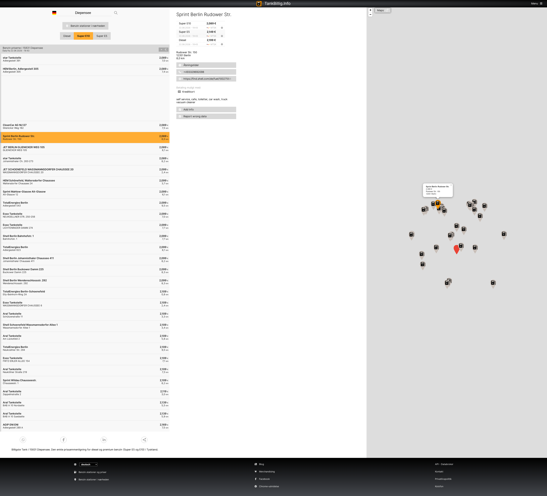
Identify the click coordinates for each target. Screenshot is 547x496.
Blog (261, 464)
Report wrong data (195, 116)
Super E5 (101, 35)
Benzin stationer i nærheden (88, 25)
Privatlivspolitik (443, 479)
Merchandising (267, 471)
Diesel (67, 35)
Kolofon (439, 486)
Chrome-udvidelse (269, 486)
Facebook (264, 479)
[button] (474, 211)
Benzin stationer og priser (92, 472)
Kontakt (439, 471)
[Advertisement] (87, 98)
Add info (188, 109)
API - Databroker (444, 464)
